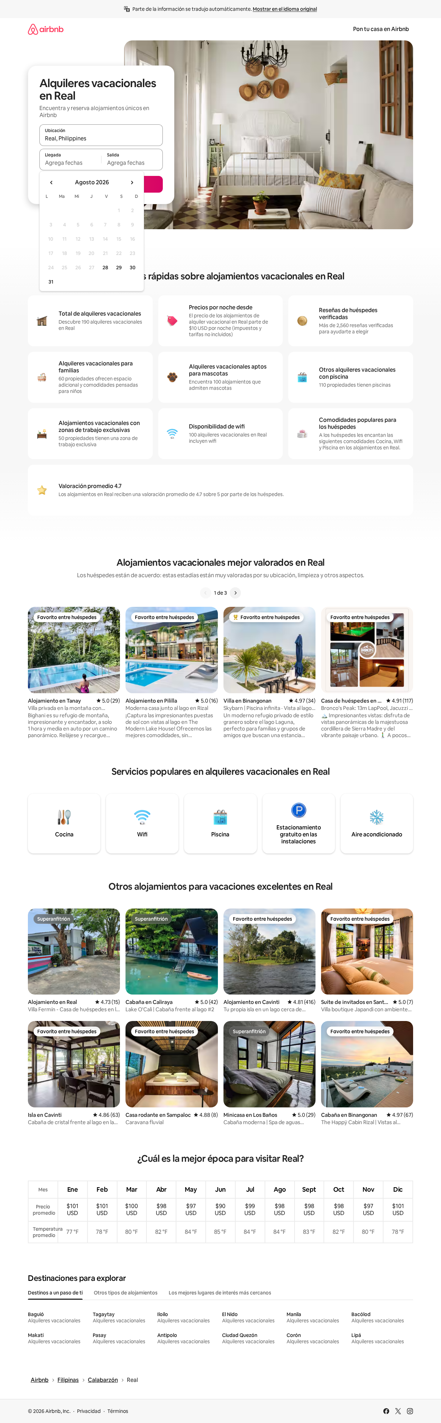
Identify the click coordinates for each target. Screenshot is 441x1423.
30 (133, 267)
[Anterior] (205, 592)
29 (119, 267)
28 (105, 267)
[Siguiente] (235, 592)
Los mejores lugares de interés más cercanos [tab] (220, 1293)
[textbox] (70, 162)
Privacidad (89, 1411)
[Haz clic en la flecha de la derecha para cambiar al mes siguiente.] (132, 182)
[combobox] (101, 138)
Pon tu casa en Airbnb (381, 29)
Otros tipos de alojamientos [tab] (126, 1293)
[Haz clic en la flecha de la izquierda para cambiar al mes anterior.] (52, 182)
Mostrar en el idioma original (285, 9)
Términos (117, 1411)
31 (50, 282)
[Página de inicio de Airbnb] (45, 29)
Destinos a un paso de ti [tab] (55, 1293)
